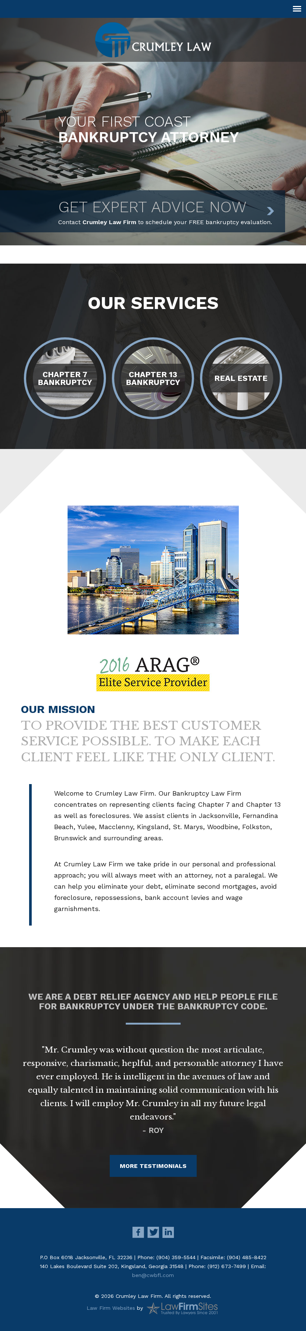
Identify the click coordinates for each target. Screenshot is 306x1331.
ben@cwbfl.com (153, 1275)
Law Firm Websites (111, 1308)
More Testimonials (153, 1165)
